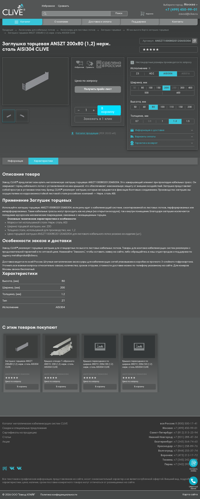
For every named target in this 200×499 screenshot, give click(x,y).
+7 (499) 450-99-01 (181, 10)
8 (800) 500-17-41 (186, 424)
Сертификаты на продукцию (19, 433)
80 (142, 88)
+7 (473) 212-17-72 (186, 455)
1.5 (187, 121)
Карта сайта (190, 494)
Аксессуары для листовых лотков (77, 30)
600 (178, 93)
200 (190, 107)
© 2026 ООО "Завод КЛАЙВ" (18, 495)
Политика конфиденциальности (58, 495)
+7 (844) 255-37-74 (186, 451)
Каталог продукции (87, 133)
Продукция (7, 30)
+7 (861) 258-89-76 (186, 446)
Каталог (25, 22)
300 (182, 88)
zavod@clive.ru (188, 14)
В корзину (22, 387)
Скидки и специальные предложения (24, 428)
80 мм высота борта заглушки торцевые (148, 30)
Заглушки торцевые (111, 30)
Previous (4, 81)
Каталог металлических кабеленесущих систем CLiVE (35, 424)
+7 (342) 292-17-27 (186, 464)
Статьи (6, 437)
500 (146, 93)
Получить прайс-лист (98, 89)
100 (150, 88)
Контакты (177, 22)
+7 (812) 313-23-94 (186, 433)
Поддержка (139, 22)
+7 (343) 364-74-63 (186, 442)
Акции (6, 442)
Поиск (118, 13)
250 (175, 87)
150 (158, 88)
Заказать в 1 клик (98, 119)
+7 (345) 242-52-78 (186, 460)
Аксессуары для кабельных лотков (37, 30)
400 (190, 88)
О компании (61, 22)
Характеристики (43, 161)
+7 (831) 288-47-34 (186, 437)
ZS (140, 74)
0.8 (152, 121)
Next (66, 81)
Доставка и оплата (100, 22)
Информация (15, 161)
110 (171, 107)
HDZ (154, 74)
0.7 (137, 121)
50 (136, 87)
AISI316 (188, 73)
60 (144, 107)
